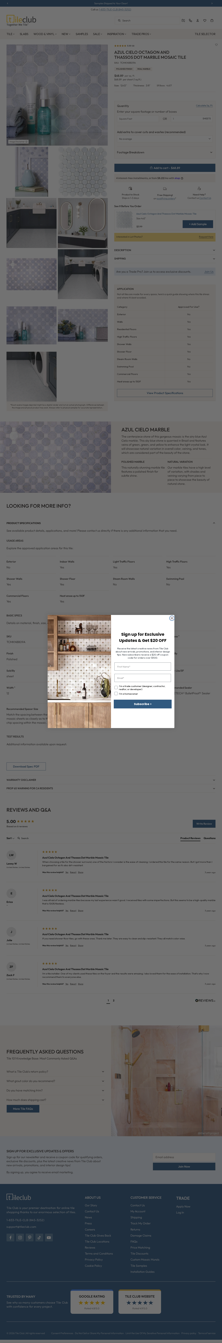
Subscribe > (143, 704)
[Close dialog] (172, 618)
